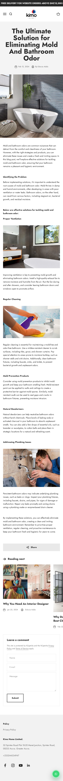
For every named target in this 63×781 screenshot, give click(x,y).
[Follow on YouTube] (21, 765)
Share (34, 547)
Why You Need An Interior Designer (26, 604)
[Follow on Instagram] (13, 765)
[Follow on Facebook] (5, 765)
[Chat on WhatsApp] (56, 774)
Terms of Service (22, 648)
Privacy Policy (9, 729)
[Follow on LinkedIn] (28, 765)
